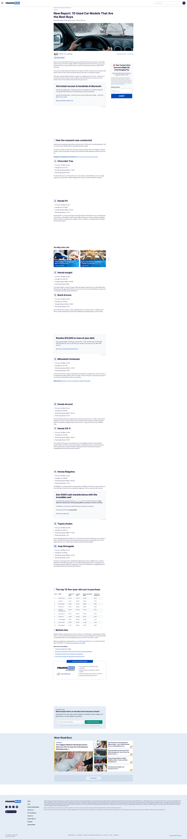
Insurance (56, 9)
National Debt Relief (61, 341)
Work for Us (30, 810)
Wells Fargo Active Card (66, 501)
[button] (2, 3)
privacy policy (93, 725)
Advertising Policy (71, 835)
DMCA (110, 835)
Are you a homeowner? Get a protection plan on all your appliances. (73, 651)
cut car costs (101, 64)
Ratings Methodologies (33, 807)
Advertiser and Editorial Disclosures (62, 7)
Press (28, 804)
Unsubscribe (115, 835)
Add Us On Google (60, 57)
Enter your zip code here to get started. (76, 157)
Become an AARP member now (64, 100)
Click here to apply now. (62, 513)
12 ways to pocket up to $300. (63, 649)
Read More (93, 778)
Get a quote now (65, 674)
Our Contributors (31, 813)
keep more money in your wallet (76, 643)
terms (99, 725)
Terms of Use (105, 835)
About (29, 801)
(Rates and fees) (78, 501)
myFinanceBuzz (31, 824)
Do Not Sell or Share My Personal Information (92, 835)
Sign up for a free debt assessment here (67, 349)
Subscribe (29, 821)
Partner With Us (31, 818)
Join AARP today (65, 90)
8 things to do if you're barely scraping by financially (72, 381)
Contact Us (30, 816)
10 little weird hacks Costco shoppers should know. (69, 654)
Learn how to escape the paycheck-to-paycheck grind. (70, 656)
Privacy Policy (79, 835)
